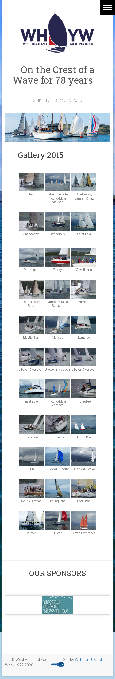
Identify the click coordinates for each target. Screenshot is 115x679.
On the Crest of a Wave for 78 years (57, 80)
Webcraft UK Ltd (88, 660)
